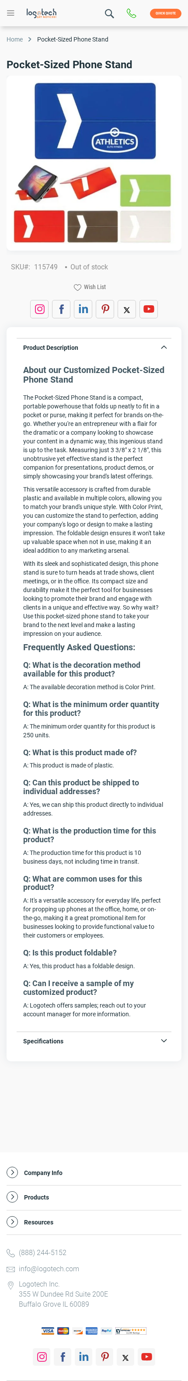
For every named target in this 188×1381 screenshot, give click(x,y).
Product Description (50, 347)
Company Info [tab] (43, 1173)
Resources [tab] (38, 1222)
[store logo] (41, 13)
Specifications (43, 1041)
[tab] (94, 349)
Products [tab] (36, 1197)
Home (15, 39)
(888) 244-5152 (42, 1252)
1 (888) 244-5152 (133, 13)
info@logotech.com (49, 1269)
